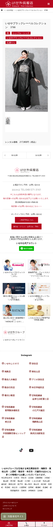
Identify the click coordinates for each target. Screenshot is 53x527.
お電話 (26, 525)
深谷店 (35, 363)
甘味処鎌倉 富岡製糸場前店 (10, 408)
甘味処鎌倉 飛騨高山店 (36, 420)
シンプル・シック (21, 33)
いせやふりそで (12, 363)
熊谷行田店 (10, 387)
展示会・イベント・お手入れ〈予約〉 (26, 226)
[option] (26, 82)
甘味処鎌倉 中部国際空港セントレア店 (14, 433)
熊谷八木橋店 (11, 379)
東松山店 (36, 371)
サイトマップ (7, 509)
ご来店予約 (9, 525)
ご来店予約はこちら (26, 220)
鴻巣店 (8, 371)
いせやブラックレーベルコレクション (24, 37)
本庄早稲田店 (38, 387)
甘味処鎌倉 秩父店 (8, 420)
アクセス (44, 525)
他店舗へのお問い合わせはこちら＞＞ (26, 206)
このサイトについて (9, 506)
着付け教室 (10, 395)
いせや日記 (9, 10)
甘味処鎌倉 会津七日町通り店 (39, 397)
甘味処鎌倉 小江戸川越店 (37, 408)
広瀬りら (11, 42)
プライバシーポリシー (10, 502)
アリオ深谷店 (38, 379)
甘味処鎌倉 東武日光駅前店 (37, 431)
